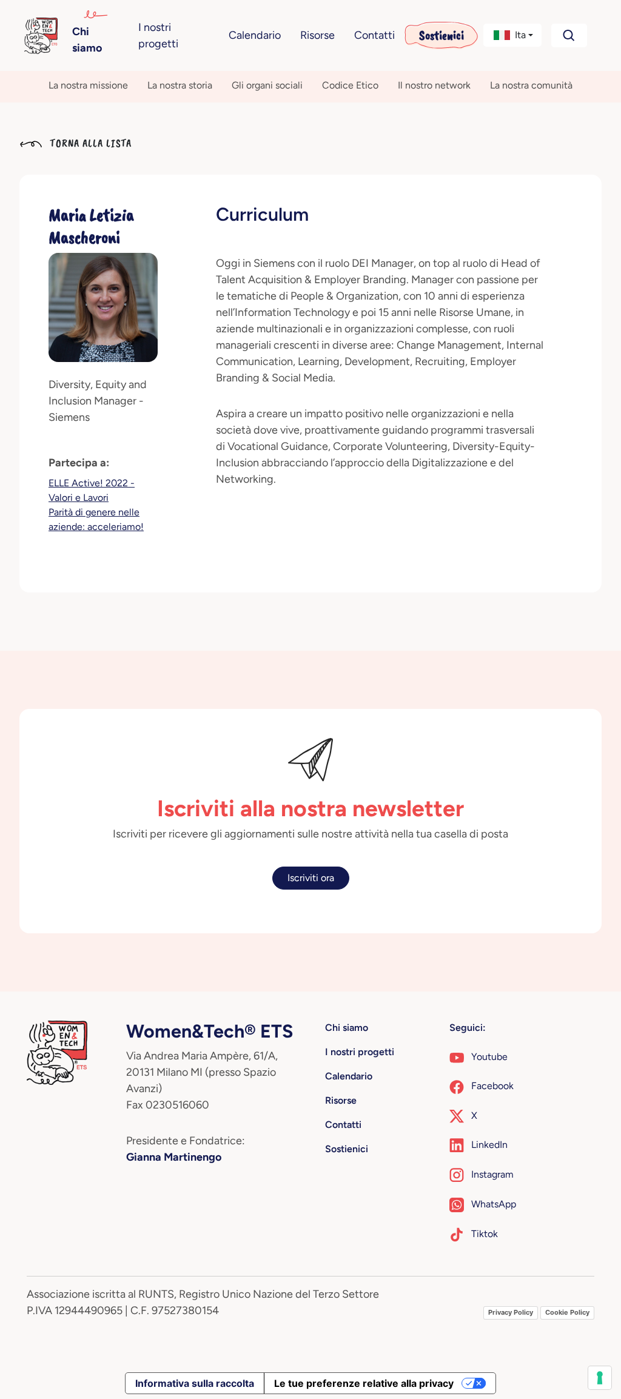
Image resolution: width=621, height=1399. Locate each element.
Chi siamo (87, 40)
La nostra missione (88, 85)
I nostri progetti (158, 35)
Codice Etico (350, 85)
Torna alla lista (89, 143)
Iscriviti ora (310, 878)
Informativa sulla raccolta (194, 1383)
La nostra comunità (531, 85)
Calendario (255, 35)
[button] (512, 35)
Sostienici (441, 35)
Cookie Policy (567, 1312)
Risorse (317, 35)
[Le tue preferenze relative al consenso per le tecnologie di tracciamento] (599, 1377)
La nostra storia (179, 85)
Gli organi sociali (267, 85)
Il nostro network (434, 85)
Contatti (374, 35)
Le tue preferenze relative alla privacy (364, 1383)
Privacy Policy (510, 1312)
